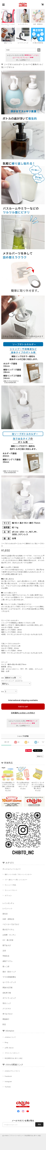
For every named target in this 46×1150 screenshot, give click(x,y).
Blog (6, 1042)
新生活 (5, 914)
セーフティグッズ (9, 982)
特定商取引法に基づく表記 (13, 1058)
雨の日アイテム (8, 929)
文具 (4, 951)
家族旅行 (6, 1019)
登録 (39, 1124)
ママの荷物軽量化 (9, 977)
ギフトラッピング (9, 998)
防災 (4, 1024)
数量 (2, 691)
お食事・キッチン (9, 935)
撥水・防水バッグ (9, 972)
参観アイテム (8, 961)
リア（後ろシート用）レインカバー (16, 880)
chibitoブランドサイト (12, 1071)
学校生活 (6, 956)
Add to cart (23, 706)
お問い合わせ (9, 1048)
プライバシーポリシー (12, 1053)
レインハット (8, 908)
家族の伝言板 (8, 987)
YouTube (8, 1087)
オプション (8, 895)
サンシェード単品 (10, 885)
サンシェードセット (11, 890)
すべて (6, 742)
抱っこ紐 (6, 966)
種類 (2, 678)
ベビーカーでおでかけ (11, 924)
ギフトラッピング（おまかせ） (12, 681)
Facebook (8, 1076)
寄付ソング (7, 1003)
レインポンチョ (8, 903)
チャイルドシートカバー (12, 869)
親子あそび (7, 945)
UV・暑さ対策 (8, 940)
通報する (39, 756)
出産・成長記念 (8, 919)
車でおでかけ (8, 1014)
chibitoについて (10, 1037)
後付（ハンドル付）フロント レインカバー (18, 874)
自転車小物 (7, 993)
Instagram (8, 1081)
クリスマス (7, 1009)
